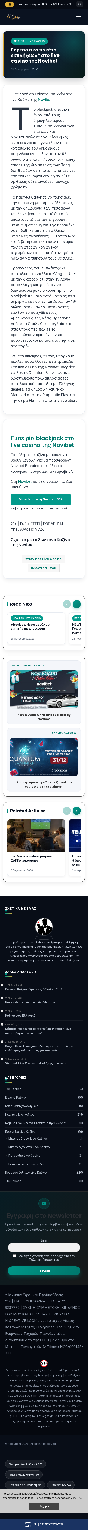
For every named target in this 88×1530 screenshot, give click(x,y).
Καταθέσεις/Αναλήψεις (21, 1106)
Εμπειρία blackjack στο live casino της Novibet (42, 441)
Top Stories (13, 1089)
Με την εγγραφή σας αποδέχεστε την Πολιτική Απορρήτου (46, 1257)
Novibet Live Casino (45, 559)
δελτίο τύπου (44, 568)
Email (44, 1240)
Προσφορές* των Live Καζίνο (26, 1172)
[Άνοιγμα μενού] (78, 16)
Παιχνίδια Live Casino (24, 1155)
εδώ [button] (80, 1498)
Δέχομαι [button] (44, 1506)
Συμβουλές (13, 1181)
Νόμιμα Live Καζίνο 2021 (25, 1464)
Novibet (44, 99)
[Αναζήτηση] (79, 4)
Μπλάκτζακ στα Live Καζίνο (29, 1147)
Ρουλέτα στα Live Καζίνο (27, 1164)
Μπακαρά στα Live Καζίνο (27, 1138)
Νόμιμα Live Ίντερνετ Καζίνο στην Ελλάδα (35, 1123)
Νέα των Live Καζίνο (19, 1114)
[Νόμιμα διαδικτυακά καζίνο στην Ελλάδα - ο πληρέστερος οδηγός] (13, 16)
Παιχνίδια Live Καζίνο (20, 1131)
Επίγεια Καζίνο (15, 1097)
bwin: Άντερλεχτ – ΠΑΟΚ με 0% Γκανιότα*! (44, 4)
